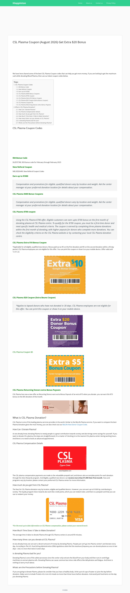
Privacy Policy (110, 3)
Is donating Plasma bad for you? (29, 121)
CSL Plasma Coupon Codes (24, 85)
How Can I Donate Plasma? (27, 109)
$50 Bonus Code (24, 87)
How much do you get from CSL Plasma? (31, 114)
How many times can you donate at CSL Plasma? (34, 118)
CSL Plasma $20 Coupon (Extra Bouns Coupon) (33, 100)
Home (80, 3)
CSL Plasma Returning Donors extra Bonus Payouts (35, 105)
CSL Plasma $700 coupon (26, 96)
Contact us (99, 3)
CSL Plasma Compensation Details (29, 112)
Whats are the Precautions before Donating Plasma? (35, 123)
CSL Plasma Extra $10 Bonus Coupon (30, 98)
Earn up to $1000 (24, 91)
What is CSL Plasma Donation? (25, 107)
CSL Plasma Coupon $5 (26, 102)
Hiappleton (19, 3)
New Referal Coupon (25, 89)
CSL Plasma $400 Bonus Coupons (29, 94)
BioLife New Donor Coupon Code (75, 424)
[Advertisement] (65, 21)
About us (89, 3)
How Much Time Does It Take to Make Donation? (34, 116)
